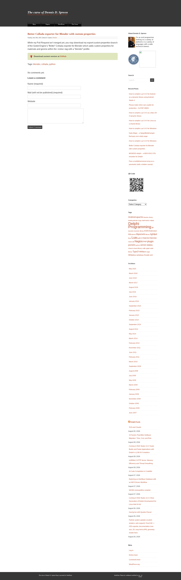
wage (148, 252)
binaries (146, 217)
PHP (145, 241)
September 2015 (135, 306)
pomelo (131, 245)
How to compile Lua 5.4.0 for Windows (142, 128)
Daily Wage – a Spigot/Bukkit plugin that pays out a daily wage (142, 134)
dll (152, 227)
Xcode (146, 255)
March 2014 (133, 338)
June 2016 (133, 297)
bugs (140, 220)
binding (130, 220)
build (143, 220)
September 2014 (135, 324)
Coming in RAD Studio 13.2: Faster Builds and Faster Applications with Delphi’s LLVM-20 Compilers (141, 449)
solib (143, 248)
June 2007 (133, 413)
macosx (153, 238)
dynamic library (139, 231)
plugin (150, 241)
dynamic (131, 231)
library (148, 234)
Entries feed (133, 555)
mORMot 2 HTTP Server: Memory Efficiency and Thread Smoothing (141, 461)
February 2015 (134, 311)
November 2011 (134, 348)
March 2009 (133, 385)
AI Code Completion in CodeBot (140, 471)
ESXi (146, 231)
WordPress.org (134, 564)
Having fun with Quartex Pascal (140, 512)
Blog (34, 24)
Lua (134, 237)
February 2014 (134, 343)
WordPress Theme (119, 575)
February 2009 (134, 389)
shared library (137, 248)
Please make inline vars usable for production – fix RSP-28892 (141, 106)
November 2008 (135, 399)
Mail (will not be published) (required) (45, 92)
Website (31, 101)
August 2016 (133, 287)
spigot (148, 248)
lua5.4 (139, 238)
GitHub (63, 56)
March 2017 (133, 283)
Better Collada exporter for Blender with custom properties (62, 33)
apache (139, 217)
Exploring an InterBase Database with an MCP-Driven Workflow (142, 480)
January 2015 (134, 315)
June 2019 (133, 278)
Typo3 (135, 251)
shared (130, 248)
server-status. (146, 245)
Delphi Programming (139, 225)
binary (151, 217)
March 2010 (133, 362)
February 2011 (134, 357)
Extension (153, 231)
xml (151, 255)
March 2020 (133, 273)
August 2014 (133, 329)
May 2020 (132, 269)
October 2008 (134, 403)
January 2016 (134, 301)
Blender (55, 37)
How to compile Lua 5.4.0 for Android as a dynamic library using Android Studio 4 (142, 97)
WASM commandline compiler (140, 490)
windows (140, 255)
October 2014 (134, 320)
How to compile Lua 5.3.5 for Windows (142, 141)
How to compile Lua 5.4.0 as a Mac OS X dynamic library (143, 114)
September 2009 (135, 366)
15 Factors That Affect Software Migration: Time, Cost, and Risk (140, 436)
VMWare (142, 252)
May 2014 (132, 334)
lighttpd (153, 234)
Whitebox (132, 255)
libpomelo (140, 234)
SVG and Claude (135, 427)
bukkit (147, 220)
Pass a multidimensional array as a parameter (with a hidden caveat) (141, 162)
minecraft (131, 241)
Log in (131, 550)
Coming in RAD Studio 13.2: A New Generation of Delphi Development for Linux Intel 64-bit (142, 501)
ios (129, 234)
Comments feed (134, 560)
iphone (133, 234)
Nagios (48, 24)
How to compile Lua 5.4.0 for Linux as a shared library (142, 122)
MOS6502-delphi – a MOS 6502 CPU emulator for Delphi (142, 155)
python (52, 64)
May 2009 (132, 380)
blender (36, 64)
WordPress (61, 24)
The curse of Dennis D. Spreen (48, 12)
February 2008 (134, 408)
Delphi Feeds (135, 422)
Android (132, 217)
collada (44, 64)
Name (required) (35, 84)
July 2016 (132, 292)
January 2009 (134, 394)
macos (146, 238)
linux (129, 238)
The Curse (75, 24)
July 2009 (132, 376)
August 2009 (133, 371)
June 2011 (132, 352)
